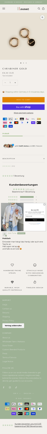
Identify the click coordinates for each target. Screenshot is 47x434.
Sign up (35, 219)
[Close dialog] (44, 204)
